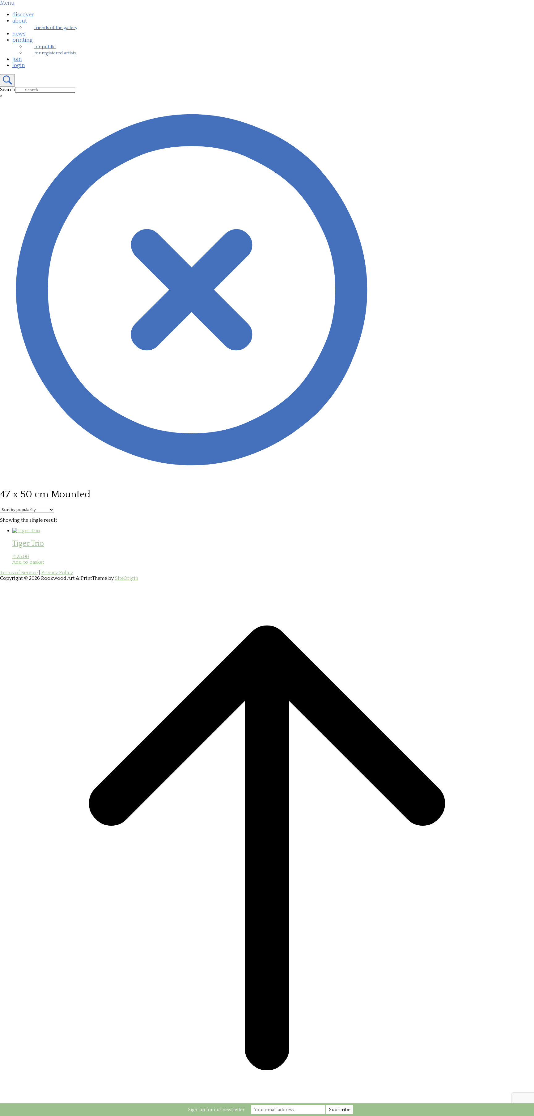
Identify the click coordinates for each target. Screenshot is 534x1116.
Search (7, 89)
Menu (7, 3)
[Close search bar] (191, 479)
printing (22, 40)
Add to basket (28, 562)
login (18, 65)
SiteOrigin (126, 578)
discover (23, 15)
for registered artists (55, 53)
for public (45, 46)
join (17, 59)
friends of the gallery (55, 27)
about (19, 21)
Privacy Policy (57, 572)
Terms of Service (19, 572)
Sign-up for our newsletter (216, 1109)
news (19, 34)
